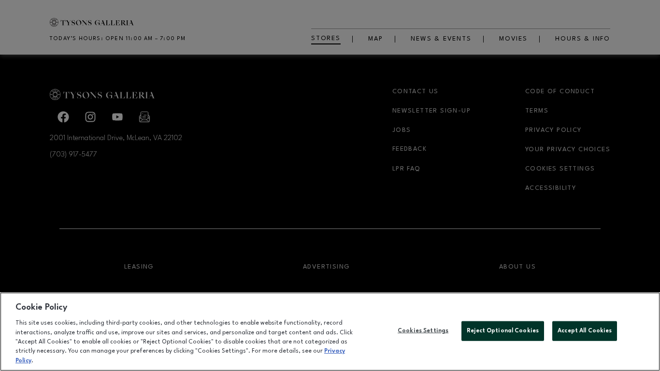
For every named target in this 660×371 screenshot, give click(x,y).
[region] (330, 331)
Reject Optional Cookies (503, 330)
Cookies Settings (423, 330)
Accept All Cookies (585, 330)
